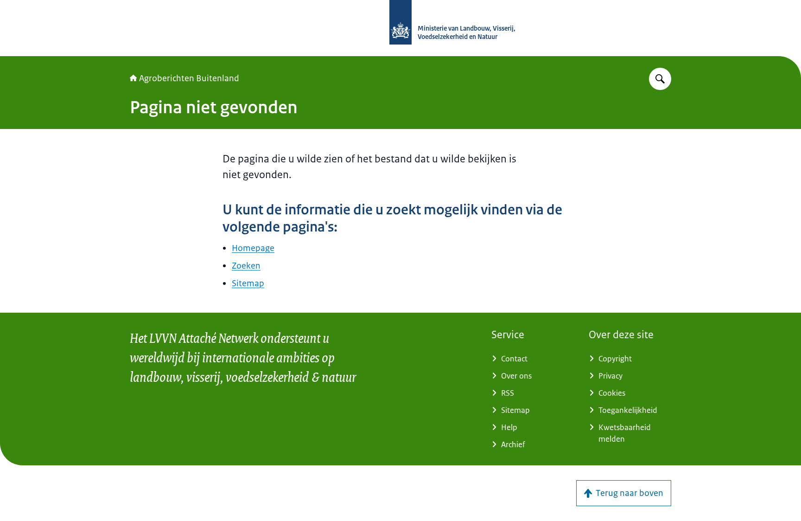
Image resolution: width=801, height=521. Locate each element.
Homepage (253, 248)
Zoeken (246, 265)
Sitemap (248, 283)
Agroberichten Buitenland (189, 78)
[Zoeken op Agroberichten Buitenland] (660, 79)
